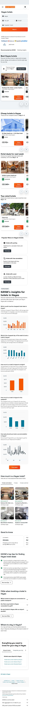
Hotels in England (20, 682)
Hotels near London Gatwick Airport (12, 662)
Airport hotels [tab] (7, 650)
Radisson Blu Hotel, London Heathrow (12, 88)
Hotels (13, 680)
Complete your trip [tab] (18, 650)
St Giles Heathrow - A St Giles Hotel (12, 133)
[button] (2, 7)
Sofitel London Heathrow (9, 175)
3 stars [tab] (16, 483)
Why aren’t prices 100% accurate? (11, 705)
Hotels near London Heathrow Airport (13, 659)
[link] (7, 250)
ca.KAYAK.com (7, 680)
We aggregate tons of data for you (11, 702)
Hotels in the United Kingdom (9, 682)
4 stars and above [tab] (7, 483)
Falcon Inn (5, 217)
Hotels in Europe (19, 680)
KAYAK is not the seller (8, 700)
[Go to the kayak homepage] (10, 7)
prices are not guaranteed (7, 695)
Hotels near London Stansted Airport (13, 664)
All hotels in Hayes (5, 674)
